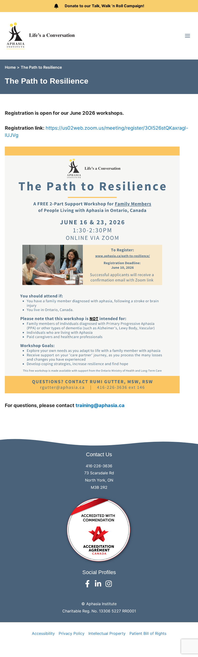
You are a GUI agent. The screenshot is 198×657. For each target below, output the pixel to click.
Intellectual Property (107, 633)
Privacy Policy (72, 633)
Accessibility (43, 633)
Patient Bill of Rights (147, 633)
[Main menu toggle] (187, 35)
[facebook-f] (88, 583)
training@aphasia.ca (100, 405)
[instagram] (109, 583)
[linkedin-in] (99, 583)
